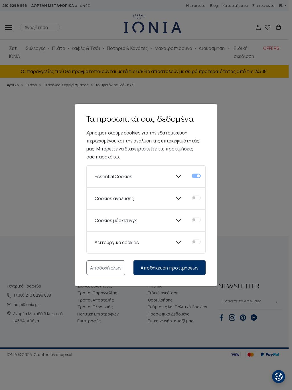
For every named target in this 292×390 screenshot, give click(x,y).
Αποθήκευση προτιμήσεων (169, 268)
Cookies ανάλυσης (114, 198)
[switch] (196, 198)
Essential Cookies (113, 176)
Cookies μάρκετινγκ (116, 220)
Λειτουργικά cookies (117, 242)
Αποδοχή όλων (105, 268)
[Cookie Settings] (278, 376)
